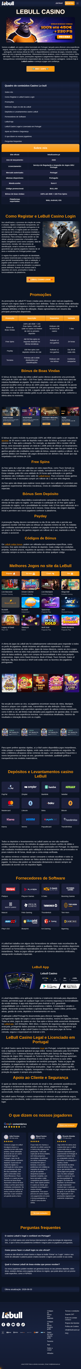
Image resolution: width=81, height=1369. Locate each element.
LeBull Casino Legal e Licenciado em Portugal (23, 127)
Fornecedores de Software (15, 117)
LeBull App (9, 122)
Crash (49, 573)
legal (42, 1048)
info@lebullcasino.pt (72, 1330)
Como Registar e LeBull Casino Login (19, 97)
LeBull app (9, 1024)
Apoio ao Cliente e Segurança (16, 131)
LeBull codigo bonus (13, 544)
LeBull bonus (44, 476)
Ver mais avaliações (40, 1213)
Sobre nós (9, 92)
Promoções (9, 102)
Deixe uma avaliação (67, 1125)
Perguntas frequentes (13, 141)
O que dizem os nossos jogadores (18, 136)
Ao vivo (29, 573)
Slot (68, 573)
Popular (9, 573)
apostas (5, 440)
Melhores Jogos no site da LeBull (18, 107)
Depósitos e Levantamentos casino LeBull (21, 112)
